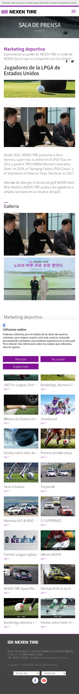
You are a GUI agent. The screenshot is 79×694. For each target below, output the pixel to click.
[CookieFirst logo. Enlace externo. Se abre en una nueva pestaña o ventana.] (4, 325)
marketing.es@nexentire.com (53, 657)
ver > (7, 389)
